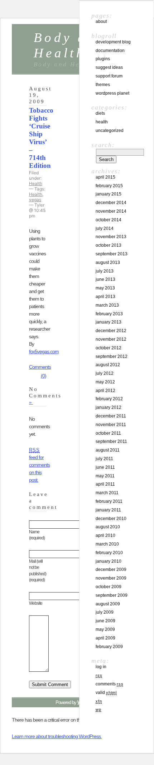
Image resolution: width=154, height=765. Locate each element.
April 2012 (105, 390)
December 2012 (111, 330)
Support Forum (109, 76)
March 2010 (107, 544)
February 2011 (109, 501)
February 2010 (109, 552)
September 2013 (111, 253)
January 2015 (108, 194)
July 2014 (105, 228)
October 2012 (108, 347)
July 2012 (105, 373)
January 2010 (108, 561)
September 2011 (111, 441)
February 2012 (109, 398)
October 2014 (108, 219)
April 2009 (105, 638)
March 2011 (107, 492)
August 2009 (108, 603)
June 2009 (105, 620)
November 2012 (111, 339)
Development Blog (113, 41)
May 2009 (105, 629)
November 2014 (111, 211)
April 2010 (105, 535)
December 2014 (111, 202)
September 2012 (111, 356)
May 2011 (105, 475)
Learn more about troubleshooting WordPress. (57, 736)
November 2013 (111, 236)
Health (35, 183)
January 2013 (108, 322)
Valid (106, 692)
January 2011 (108, 510)
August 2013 (108, 262)
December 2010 (111, 518)
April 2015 (105, 177)
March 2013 (107, 305)
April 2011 (105, 484)
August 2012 (108, 364)
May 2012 (105, 381)
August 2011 (108, 450)
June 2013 (105, 279)
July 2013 (105, 271)
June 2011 (105, 467)
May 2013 (105, 288)
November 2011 (111, 424)
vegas (35, 199)
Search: (103, 144)
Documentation (110, 50)
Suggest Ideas (109, 67)
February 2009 (109, 646)
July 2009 (105, 612)
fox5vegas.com (44, 351)
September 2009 (111, 595)
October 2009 (108, 586)
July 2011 (104, 458)
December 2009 (111, 569)
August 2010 (108, 526)
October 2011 (108, 433)
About (101, 21)
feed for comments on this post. (39, 465)
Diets (100, 113)
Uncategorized (110, 130)
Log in (101, 666)
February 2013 (109, 313)
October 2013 (108, 245)
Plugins (103, 58)
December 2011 (111, 416)
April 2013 (105, 296)
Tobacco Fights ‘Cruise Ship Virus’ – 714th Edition (41, 138)
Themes (103, 84)
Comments (109, 683)
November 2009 (111, 578)
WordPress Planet (112, 93)
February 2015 (109, 185)
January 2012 (108, 407)
